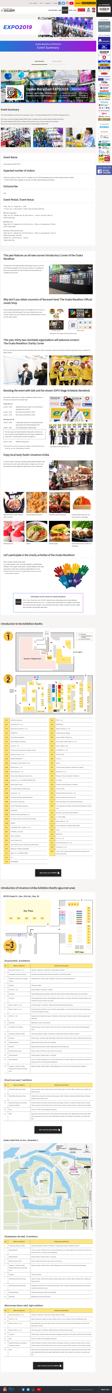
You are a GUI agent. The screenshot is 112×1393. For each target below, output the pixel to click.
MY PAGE (82, 10)
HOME (61, 38)
